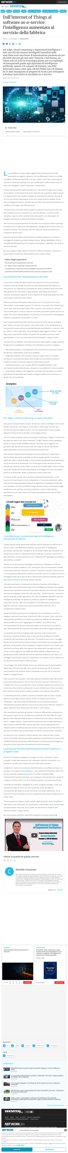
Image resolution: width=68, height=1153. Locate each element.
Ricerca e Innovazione (39, 11)
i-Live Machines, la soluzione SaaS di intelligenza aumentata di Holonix (28, 269)
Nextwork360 (9, 1127)
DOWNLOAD (59, 982)
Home (5, 39)
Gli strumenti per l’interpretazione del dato (19, 263)
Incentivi (28, 11)
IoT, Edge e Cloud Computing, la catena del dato (21, 266)
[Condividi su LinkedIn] (6, 43)
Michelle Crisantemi (9, 82)
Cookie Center (34, 1119)
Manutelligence (27, 771)
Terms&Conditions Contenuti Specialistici (17, 1119)
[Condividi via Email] (13, 43)
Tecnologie (21, 11)
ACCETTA (17, 1149)
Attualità (13, 11)
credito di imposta (13, 580)
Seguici (28, 1112)
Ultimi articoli (5, 11)
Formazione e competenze (55, 11)
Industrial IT (24, 39)
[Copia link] (16, 43)
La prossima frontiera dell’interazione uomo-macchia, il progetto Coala (28, 272)
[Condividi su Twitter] (10, 43)
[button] (5, 6)
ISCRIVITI (27, 982)
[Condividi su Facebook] (3, 43)
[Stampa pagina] (19, 43)
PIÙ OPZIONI (49, 1149)
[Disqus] (34, 922)
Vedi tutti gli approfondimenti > (55, 1105)
